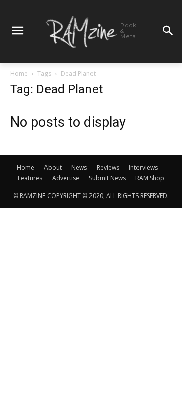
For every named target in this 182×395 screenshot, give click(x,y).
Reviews (108, 167)
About (53, 167)
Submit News (107, 178)
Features (30, 178)
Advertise (65, 178)
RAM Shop (149, 178)
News (79, 167)
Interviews (143, 167)
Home (19, 73)
